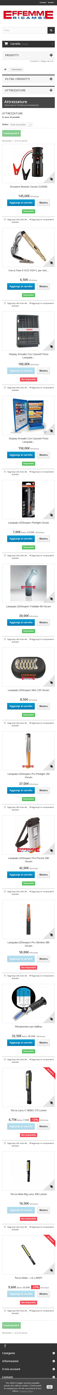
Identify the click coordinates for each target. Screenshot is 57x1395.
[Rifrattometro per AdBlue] (28, 1003)
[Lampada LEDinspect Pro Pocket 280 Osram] (28, 835)
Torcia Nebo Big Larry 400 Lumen (28, 1194)
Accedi (50, 2)
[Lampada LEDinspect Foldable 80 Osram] (28, 583)
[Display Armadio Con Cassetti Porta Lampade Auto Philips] (28, 415)
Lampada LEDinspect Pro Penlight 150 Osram (29, 776)
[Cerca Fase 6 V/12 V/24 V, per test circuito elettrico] (28, 247)
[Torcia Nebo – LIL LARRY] (28, 1255)
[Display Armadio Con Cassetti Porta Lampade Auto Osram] (28, 331)
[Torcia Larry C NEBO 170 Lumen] (28, 1087)
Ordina (5, 124)
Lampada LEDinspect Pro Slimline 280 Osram (28, 944)
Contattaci (34, 61)
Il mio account (11, 1369)
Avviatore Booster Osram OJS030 (28, 186)
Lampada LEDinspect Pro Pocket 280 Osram (28, 860)
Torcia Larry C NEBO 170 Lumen (28, 1110)
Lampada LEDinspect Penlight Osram (28, 522)
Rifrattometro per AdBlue (28, 1026)
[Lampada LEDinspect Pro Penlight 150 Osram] (28, 751)
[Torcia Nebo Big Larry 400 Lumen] (28, 1171)
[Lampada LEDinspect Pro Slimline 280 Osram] (28, 919)
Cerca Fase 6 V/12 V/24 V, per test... (28, 270)
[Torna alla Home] (5, 69)
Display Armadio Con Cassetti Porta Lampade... (28, 356)
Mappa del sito (47, 61)
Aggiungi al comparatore (42, 219)
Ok (49, 1387)
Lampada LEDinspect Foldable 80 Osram (28, 606)
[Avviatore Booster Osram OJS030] (28, 163)
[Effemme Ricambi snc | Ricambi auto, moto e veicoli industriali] (28, 14)
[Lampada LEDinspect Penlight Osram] (28, 499)
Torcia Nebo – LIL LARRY (28, 1278)
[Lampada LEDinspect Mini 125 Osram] (28, 667)
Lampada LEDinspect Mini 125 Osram (28, 690)
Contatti (43, 2)
